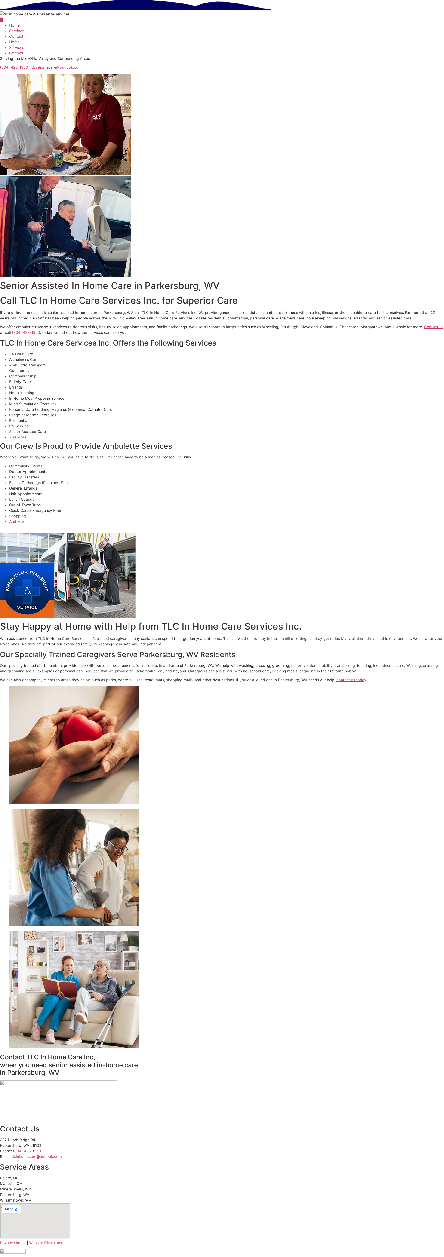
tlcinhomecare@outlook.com (56, 67)
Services (16, 30)
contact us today (351, 680)
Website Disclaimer (45, 1242)
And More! (18, 437)
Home (14, 25)
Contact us (433, 327)
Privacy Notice (13, 1242)
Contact (16, 36)
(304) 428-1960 (14, 67)
